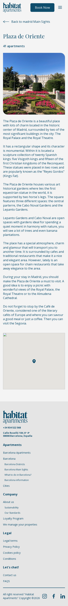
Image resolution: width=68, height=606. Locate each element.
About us (8, 502)
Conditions (9, 558)
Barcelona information (17, 480)
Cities (6, 486)
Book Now (42, 7)
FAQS (6, 581)
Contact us (9, 575)
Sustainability (12, 507)
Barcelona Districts (15, 464)
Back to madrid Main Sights (30, 22)
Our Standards (12, 512)
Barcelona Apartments (17, 452)
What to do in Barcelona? (18, 474)
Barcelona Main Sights (16, 469)
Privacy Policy (11, 546)
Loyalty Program (13, 518)
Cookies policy (12, 552)
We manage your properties (20, 524)
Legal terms (10, 540)
